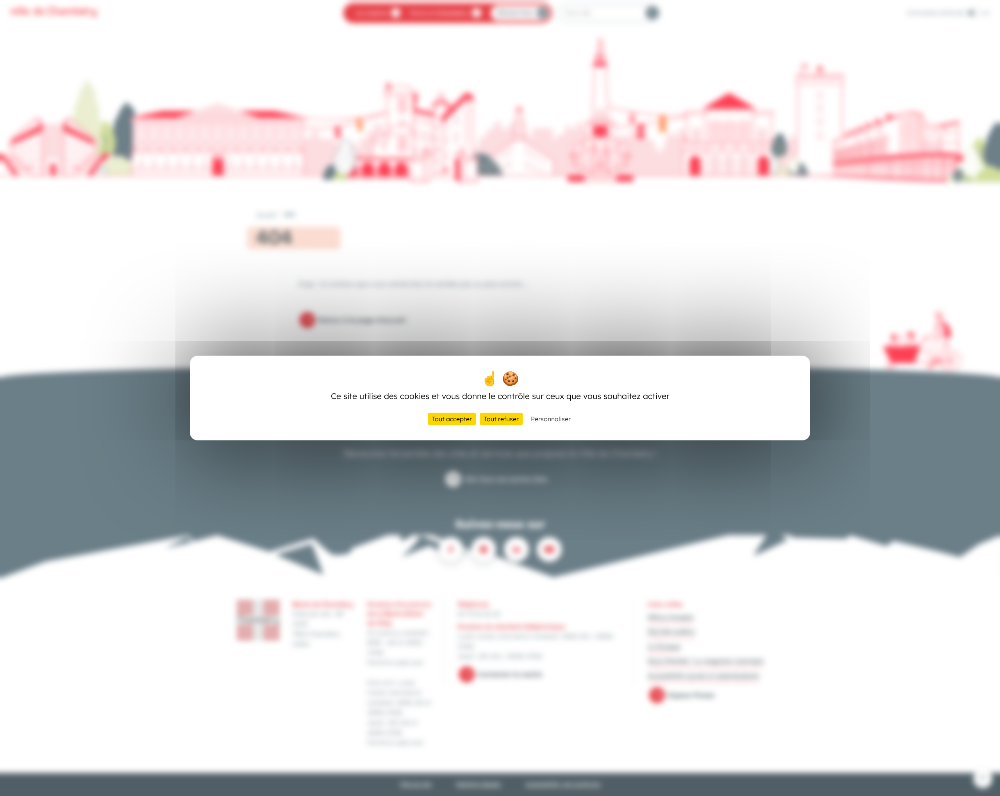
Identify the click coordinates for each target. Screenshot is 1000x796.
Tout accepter (452, 419)
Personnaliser (551, 419)
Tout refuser (501, 419)
